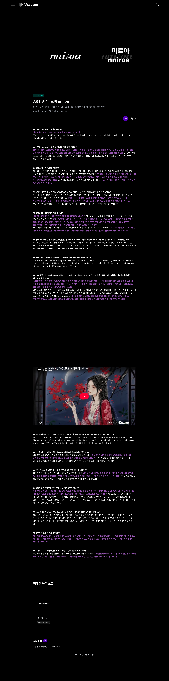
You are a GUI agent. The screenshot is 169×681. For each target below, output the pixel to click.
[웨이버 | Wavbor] (29, 4)
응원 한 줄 (37, 640)
